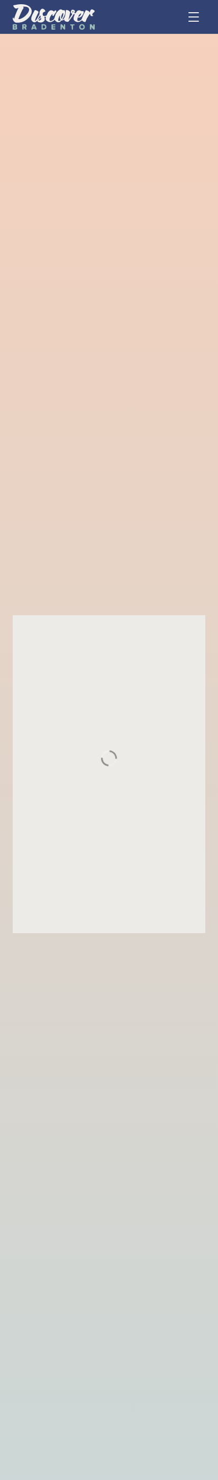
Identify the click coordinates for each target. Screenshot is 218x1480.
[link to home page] (54, 17)
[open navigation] (193, 17)
